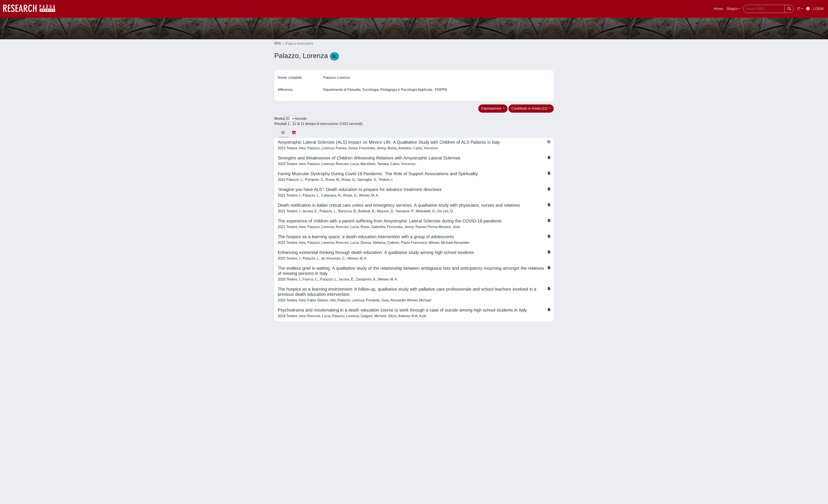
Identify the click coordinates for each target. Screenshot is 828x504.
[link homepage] (31, 9)
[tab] (283, 132)
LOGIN (818, 9)
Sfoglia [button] (731, 9)
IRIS (277, 43)
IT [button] (798, 9)
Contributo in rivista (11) (529, 108)
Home (718, 9)
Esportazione (491, 108)
